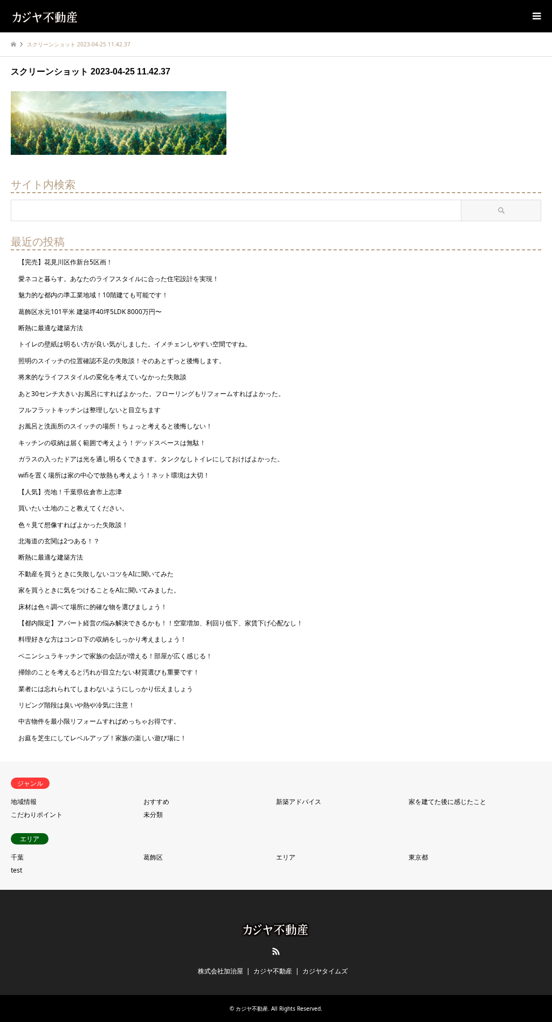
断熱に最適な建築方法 (50, 327)
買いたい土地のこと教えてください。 (73, 508)
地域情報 (24, 801)
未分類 (153, 814)
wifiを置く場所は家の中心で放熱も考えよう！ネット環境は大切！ (114, 475)
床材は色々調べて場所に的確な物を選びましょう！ (92, 606)
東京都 (418, 857)
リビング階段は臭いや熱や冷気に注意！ (76, 705)
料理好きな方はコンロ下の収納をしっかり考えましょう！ (102, 639)
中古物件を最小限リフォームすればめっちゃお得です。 (99, 721)
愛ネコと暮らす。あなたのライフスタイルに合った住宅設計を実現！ (118, 278)
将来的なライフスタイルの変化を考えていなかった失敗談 (102, 376)
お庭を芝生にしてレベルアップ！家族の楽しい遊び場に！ (102, 737)
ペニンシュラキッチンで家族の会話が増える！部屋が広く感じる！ (115, 655)
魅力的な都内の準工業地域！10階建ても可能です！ (93, 294)
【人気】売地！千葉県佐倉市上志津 (70, 491)
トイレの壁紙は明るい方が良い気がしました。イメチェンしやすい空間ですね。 (134, 344)
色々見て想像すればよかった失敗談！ (73, 524)
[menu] (536, 16)
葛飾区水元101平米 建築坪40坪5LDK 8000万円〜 (90, 311)
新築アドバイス (298, 801)
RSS (276, 951)
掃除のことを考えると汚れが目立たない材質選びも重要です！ (108, 672)
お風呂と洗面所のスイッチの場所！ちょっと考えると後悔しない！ (115, 426)
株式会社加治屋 (220, 971)
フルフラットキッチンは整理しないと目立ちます (89, 409)
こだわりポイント (37, 814)
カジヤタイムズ (325, 971)
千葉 (17, 857)
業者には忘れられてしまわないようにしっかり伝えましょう (105, 688)
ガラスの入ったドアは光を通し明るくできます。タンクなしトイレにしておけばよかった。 (151, 459)
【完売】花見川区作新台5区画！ (65, 262)
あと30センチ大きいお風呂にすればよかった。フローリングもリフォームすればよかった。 (151, 393)
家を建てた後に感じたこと (447, 801)
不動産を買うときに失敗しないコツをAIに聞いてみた (96, 573)
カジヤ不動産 (272, 971)
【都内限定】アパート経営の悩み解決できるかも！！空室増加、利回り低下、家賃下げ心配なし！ (160, 623)
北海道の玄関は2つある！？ (59, 541)
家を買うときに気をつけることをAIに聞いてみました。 (99, 590)
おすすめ (156, 801)
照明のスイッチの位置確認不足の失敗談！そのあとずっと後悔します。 (121, 360)
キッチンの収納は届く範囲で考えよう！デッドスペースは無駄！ (112, 442)
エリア (285, 857)
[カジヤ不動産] (45, 16)
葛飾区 (153, 857)
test (16, 870)
